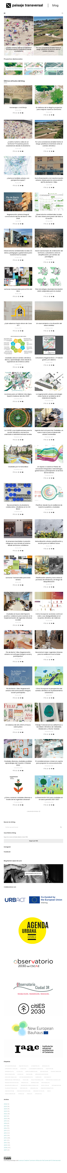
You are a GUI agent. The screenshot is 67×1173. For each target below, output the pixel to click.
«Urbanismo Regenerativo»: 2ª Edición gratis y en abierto (49, 359)
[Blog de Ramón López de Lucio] (33, 873)
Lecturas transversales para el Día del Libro (18, 290)
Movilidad (47, 1077)
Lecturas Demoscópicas (26, 1077)
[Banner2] (33, 931)
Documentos (44, 1071)
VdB (49, 1091)
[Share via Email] (22, 113)
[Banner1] (33, 900)
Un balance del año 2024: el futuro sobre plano (18, 726)
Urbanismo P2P (9, 1091)
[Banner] (33, 963)
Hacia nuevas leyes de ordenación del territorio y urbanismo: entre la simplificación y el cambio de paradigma (49, 254)
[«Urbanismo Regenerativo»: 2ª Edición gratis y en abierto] (49, 345)
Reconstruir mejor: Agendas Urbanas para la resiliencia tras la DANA (49, 653)
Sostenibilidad (56, 1085)
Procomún (24, 1082)
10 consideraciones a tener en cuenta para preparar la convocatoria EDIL (49, 762)
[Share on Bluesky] (20, 113)
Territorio (23, 1088)
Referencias (35, 1082)
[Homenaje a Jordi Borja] (18, 94)
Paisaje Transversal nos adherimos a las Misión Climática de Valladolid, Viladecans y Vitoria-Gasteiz (49, 727)
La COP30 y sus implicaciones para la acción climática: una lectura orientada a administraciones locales (18, 432)
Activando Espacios (10, 1066)
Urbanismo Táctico (38, 1091)
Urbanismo (34, 1088)
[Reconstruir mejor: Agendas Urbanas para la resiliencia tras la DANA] (49, 639)
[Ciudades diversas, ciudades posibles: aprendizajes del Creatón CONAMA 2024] (18, 748)
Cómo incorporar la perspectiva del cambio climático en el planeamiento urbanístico (49, 691)
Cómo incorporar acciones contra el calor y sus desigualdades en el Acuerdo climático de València (49, 616)
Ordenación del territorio (12, 1079)
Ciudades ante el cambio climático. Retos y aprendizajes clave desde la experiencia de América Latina (18, 360)
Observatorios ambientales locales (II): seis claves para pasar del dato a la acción (49, 216)
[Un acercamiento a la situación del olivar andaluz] (49, 310)
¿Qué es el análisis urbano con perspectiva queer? (19, 50)
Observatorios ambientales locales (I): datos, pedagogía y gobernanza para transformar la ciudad (18, 253)
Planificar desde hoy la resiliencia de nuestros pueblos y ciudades (49, 506)
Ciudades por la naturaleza (18, 467)
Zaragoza (38, 1093)
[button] (6, 35)
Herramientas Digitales (41, 1074)
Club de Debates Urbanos (36, 1068)
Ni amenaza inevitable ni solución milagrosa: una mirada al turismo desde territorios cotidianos (18, 543)
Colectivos (49, 1068)
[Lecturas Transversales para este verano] (18, 565)
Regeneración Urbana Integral (29, 1085)
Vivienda (21, 1093)
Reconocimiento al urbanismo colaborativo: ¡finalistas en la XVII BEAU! (18, 507)
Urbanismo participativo (23, 1091)
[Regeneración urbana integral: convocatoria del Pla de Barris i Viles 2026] (18, 201)
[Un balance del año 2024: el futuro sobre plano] (18, 712)
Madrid (38, 1077)
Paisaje (25, 1079)
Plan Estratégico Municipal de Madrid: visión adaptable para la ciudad (49, 290)
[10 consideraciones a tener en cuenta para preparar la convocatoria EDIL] (49, 748)
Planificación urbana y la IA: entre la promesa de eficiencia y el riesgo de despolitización (49, 580)
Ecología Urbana (56, 1071)
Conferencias (9, 1071)
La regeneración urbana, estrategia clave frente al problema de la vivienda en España (49, 396)
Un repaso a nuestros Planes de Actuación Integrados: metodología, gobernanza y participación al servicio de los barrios (49, 470)
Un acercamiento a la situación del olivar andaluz (49, 324)
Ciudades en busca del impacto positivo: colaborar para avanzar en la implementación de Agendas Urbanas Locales (18, 617)
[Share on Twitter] (15, 113)
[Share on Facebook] (13, 113)
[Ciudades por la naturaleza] (18, 454)
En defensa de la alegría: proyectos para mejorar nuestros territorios (49, 108)
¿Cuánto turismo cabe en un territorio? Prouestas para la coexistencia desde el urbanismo (18, 144)
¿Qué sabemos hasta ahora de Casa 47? (18, 324)
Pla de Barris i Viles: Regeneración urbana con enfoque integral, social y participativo (18, 654)
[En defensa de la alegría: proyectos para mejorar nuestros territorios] (49, 94)
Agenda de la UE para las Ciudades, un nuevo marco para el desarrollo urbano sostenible (49, 432)
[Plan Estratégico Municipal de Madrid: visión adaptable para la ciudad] (49, 276)
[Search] (62, 13)
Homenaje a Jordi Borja (18, 107)
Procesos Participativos (11, 1082)
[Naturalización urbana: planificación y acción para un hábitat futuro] (49, 528)
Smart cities (45, 1085)
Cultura (20, 1071)
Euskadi (20, 1074)
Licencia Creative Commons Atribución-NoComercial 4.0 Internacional (39, 1160)
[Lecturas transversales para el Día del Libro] (18, 276)
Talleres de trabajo (11, 1088)
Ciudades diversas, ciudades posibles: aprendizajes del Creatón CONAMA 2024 (18, 763)
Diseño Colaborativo (31, 1071)
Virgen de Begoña (10, 1093)
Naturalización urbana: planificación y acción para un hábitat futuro (49, 542)
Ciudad (23, 1068)
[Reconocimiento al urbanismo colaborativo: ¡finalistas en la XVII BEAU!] (18, 492)
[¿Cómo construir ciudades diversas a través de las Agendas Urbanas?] (18, 784)
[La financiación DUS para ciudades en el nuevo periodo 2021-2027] (49, 784)
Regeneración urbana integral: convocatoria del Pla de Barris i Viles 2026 (18, 216)
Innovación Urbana (11, 1077)
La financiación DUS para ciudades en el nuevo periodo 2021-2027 (49, 798)
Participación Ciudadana (53, 1079)
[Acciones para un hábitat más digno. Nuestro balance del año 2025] (18, 381)
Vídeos (29, 1093)
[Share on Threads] (18, 113)
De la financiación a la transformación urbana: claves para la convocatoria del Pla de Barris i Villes (48, 49)
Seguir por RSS (33, 841)
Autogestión (35, 1066)
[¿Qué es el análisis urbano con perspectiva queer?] (18, 36)
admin (15, 53)
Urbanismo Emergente (47, 1088)
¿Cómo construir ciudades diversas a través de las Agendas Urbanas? (18, 798)
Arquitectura (23, 1066)
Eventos (29, 1074)
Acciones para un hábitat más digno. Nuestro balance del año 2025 (18, 395)
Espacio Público (10, 1074)
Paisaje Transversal (37, 1079)
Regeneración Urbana (11, 1085)
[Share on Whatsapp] (16, 113)
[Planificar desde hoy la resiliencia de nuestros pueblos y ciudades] (49, 492)
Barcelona (45, 1066)
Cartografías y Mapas (11, 1068)
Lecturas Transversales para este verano (18, 579)
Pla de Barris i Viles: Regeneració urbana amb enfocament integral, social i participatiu (18, 691)
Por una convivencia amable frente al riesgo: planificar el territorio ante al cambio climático (49, 144)
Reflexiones (45, 1082)
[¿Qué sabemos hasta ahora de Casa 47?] (18, 310)
